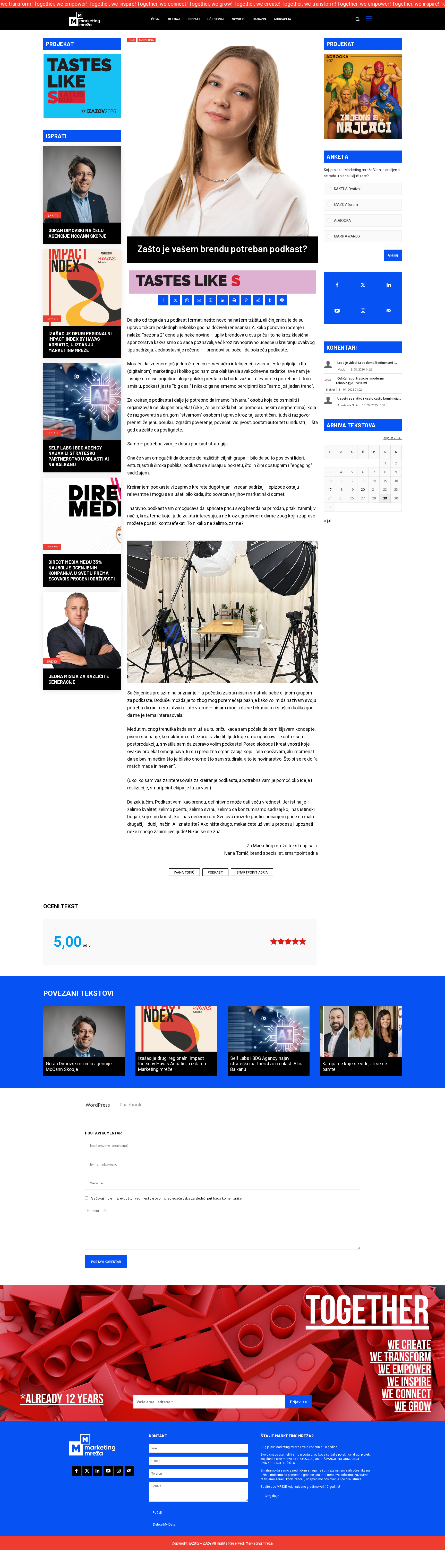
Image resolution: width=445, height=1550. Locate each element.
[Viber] (211, 300)
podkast (215, 872)
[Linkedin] (222, 300)
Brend (52, 661)
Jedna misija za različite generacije (78, 679)
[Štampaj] (234, 300)
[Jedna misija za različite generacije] (82, 631)
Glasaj (393, 255)
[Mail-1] (389, 311)
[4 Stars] (295, 941)
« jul (327, 520)
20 (363, 489)
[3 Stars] (288, 941)
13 (363, 480)
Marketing (146, 40)
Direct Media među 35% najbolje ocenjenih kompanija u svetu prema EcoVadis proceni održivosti (81, 570)
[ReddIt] (258, 300)
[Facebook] (163, 300)
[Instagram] (363, 311)
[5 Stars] (302, 941)
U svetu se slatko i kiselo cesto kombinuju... (369, 398)
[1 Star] (273, 941)
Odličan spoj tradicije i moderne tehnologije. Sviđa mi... (360, 380)
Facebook (130, 1105)
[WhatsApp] (187, 300)
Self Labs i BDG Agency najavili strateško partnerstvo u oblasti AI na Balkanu (78, 456)
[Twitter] (363, 285)
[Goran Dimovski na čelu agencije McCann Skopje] (82, 185)
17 (329, 489)
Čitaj (132, 40)
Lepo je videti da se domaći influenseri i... (367, 362)
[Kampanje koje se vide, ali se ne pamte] (361, 1041)
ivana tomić (184, 872)
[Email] (199, 300)
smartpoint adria (252, 872)
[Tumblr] (270, 300)
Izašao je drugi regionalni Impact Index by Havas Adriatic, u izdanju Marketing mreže (80, 342)
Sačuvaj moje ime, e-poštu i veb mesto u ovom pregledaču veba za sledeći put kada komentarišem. (168, 1198)
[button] (357, 19)
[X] (175, 300)
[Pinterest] (246, 300)
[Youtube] (337, 311)
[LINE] (282, 300)
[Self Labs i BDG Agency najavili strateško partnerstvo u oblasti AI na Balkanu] (82, 402)
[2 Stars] (281, 941)
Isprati (52, 215)
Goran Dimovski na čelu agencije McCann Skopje (77, 233)
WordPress (98, 1105)
